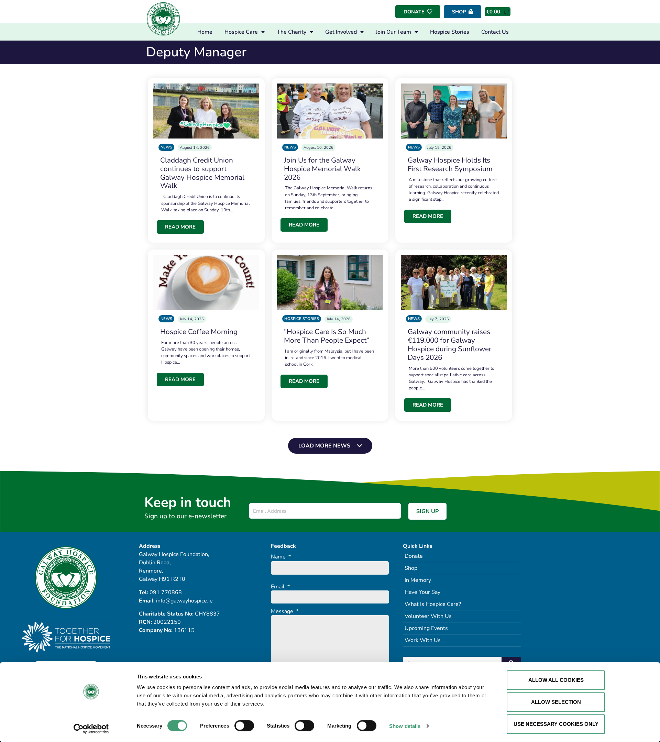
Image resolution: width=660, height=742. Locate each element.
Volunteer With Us (428, 616)
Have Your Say (422, 592)
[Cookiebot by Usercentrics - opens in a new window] (91, 728)
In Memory (418, 580)
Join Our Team (393, 32)
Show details (404, 726)
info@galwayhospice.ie (184, 601)
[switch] (244, 725)
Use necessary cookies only (556, 724)
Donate (414, 556)
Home (204, 32)
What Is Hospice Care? (433, 604)
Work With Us (423, 640)
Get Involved (341, 32)
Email (280, 586)
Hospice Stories (449, 32)
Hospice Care (241, 32)
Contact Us (495, 32)
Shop (411, 568)
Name (281, 557)
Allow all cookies (556, 680)
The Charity (291, 32)
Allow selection (556, 702)
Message (284, 611)
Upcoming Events (426, 628)
